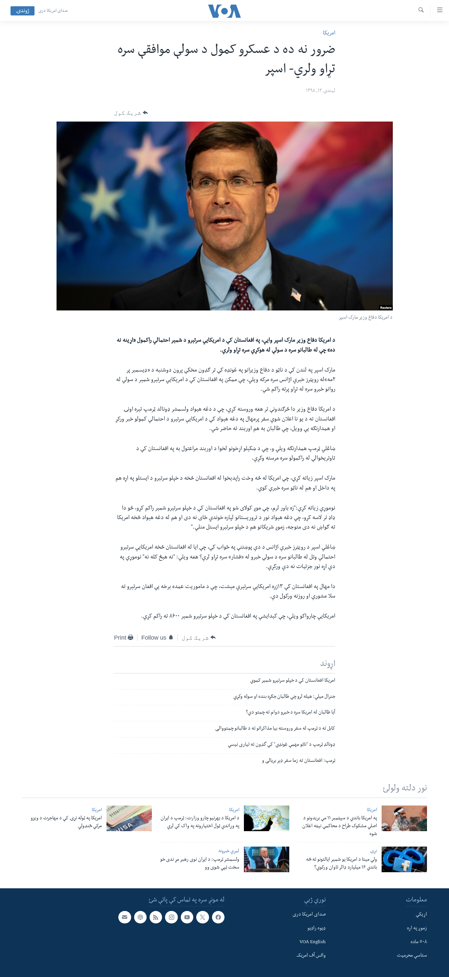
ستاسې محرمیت (412, 956)
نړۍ (373, 851)
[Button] (131, 113)
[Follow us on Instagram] (171, 917)
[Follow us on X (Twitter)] (202, 917)
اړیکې (421, 915)
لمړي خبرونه (228, 851)
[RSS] (156, 917)
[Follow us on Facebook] (218, 917)
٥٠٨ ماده (419, 942)
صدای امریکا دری (53, 11)
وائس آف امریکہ (311, 956)
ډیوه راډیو (316, 929)
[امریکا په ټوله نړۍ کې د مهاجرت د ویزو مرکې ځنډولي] (129, 818)
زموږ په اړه (417, 929)
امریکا (329, 33)
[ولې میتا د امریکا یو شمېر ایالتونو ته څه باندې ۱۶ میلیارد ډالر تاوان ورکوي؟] (404, 859)
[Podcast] (140, 917)
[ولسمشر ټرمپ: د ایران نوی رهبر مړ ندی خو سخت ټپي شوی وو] (266, 859)
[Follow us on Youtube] (187, 917)
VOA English (312, 942)
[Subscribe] (124, 917)
